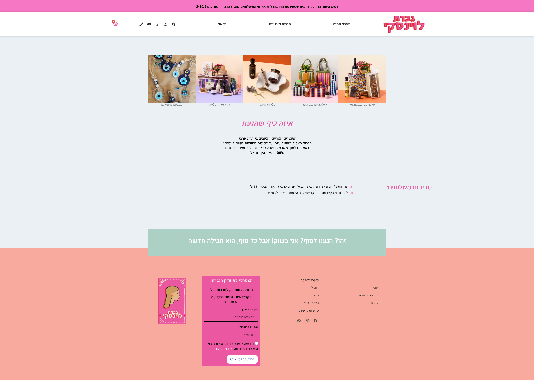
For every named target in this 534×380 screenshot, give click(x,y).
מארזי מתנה (341, 24)
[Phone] (141, 24)
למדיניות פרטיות (223, 349)
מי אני (222, 24)
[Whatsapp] (157, 24)
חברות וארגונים (280, 24)
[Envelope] (149, 24)
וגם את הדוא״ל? (248, 327)
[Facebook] (173, 24)
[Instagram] (165, 24)
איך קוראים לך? (249, 309)
